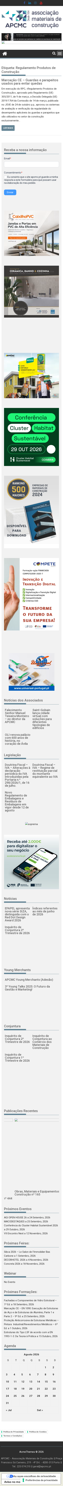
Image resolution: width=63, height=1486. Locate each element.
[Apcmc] (4, 53)
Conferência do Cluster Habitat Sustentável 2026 (31, 1225)
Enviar (10, 192)
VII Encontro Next (14, 1233)
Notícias (10, 899)
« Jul (9, 1410)
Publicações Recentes (21, 1111)
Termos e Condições (12, 1436)
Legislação (12, 755)
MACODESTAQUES (14, 1221)
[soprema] (32, 44)
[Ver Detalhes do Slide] (32, 37)
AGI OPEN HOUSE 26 (15, 1217)
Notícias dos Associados (23, 700)
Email (7, 158)
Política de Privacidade (13, 1432)
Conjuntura (12, 1026)
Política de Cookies (38, 1432)
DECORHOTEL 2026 (14, 1259)
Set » (40, 1410)
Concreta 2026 (12, 1263)
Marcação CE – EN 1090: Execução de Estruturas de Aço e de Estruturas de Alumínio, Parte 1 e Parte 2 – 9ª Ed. (31, 1312)
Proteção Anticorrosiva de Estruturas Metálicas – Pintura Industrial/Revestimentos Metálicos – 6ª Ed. (31, 1324)
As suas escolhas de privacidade (34, 1476)
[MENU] (59, 53)
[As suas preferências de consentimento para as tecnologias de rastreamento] (40, 1480)
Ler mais (8, 128)
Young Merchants (17, 970)
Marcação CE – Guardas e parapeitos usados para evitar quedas (30, 81)
